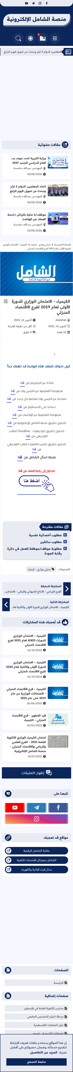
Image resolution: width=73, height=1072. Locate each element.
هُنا (22, 383)
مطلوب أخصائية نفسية (45, 535)
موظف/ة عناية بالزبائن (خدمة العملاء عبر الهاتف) (26, 217)
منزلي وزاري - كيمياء (41, 244)
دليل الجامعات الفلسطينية (48, 1025)
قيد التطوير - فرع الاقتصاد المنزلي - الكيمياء (29, 718)
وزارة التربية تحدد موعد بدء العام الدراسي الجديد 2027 (28, 160)
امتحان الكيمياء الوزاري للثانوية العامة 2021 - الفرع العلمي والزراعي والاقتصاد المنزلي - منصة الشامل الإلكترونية (26, 744)
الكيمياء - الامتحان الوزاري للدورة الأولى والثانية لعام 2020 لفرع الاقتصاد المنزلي (26, 666)
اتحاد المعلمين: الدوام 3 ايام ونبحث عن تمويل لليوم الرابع (28, 189)
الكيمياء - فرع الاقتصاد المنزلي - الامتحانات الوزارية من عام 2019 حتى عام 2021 (26, 693)
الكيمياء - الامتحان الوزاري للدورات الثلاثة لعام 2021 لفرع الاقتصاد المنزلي (27, 640)
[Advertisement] (36, 98)
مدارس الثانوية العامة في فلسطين (43, 1008)
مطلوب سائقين (51, 542)
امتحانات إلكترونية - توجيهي (47, 1033)
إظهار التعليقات (33, 773)
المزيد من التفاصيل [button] (43, 1052)
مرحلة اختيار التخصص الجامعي (45, 1016)
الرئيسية (58, 982)
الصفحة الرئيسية (62, 244)
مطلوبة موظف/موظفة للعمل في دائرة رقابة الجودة (34, 551)
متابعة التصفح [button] (36, 1062)
